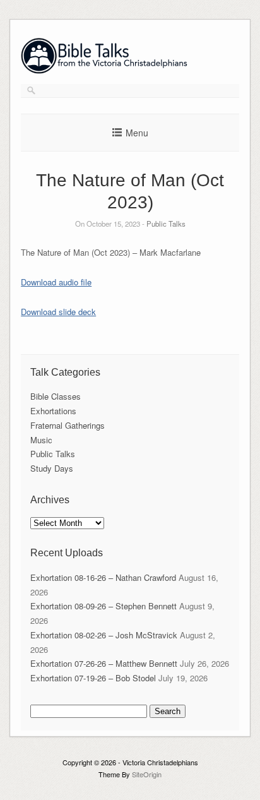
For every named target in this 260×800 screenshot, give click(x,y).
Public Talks (166, 223)
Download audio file (56, 282)
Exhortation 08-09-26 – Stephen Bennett (103, 606)
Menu (137, 132)
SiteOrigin (147, 774)
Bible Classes (55, 396)
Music (41, 440)
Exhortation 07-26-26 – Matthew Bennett (103, 663)
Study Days (51, 468)
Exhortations (53, 411)
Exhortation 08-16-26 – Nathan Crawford (103, 577)
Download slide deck (58, 312)
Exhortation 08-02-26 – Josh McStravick (103, 635)
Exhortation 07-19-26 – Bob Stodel (93, 678)
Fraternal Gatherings (67, 425)
